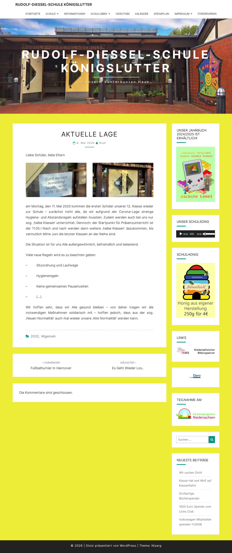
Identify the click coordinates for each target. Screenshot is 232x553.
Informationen (74, 13)
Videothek (123, 13)
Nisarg (156, 545)
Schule (51, 13)
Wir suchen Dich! (190, 472)
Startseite (32, 13)
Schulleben (99, 13)
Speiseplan (161, 13)
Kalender (141, 13)
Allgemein (48, 336)
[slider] (209, 233)
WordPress (128, 545)
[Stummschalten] (204, 234)
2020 (35, 336)
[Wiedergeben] (181, 234)
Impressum (182, 13)
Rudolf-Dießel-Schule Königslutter (53, 4)
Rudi (102, 142)
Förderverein (207, 13)
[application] (195, 234)
